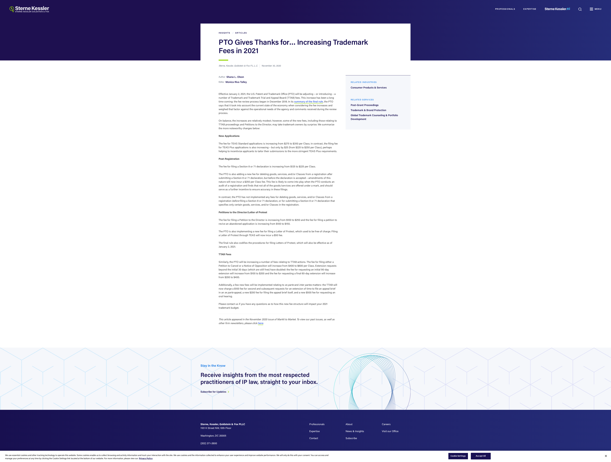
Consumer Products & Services (369, 88)
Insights (224, 33)
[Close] (605, 455)
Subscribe (351, 438)
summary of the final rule (308, 102)
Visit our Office (390, 431)
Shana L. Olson (235, 77)
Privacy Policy (146, 459)
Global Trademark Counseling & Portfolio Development (374, 117)
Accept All (481, 456)
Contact (313, 438)
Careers (386, 424)
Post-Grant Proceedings (365, 105)
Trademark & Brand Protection (368, 110)
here (260, 323)
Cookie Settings (458, 456)
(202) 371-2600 (208, 443)
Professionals (505, 9)
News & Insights (355, 431)
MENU (598, 9)
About (349, 424)
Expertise (529, 9)
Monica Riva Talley (236, 82)
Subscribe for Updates (213, 392)
